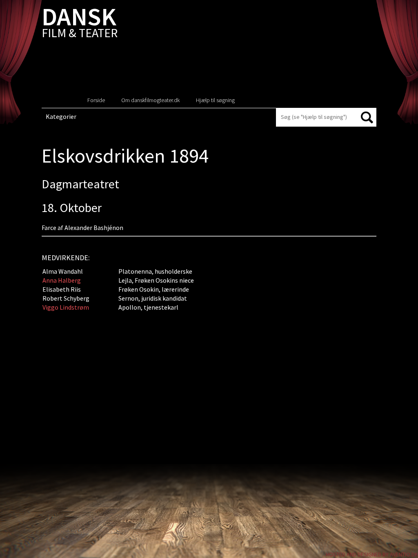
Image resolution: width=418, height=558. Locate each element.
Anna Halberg (61, 280)
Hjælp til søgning (215, 100)
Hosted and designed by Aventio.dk (372, 554)
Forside (96, 100)
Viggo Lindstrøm (65, 307)
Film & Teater (80, 24)
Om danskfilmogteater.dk (150, 100)
